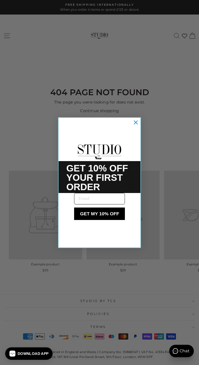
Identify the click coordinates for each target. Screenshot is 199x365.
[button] (29, 353)
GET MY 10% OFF (99, 213)
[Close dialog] (136, 122)
